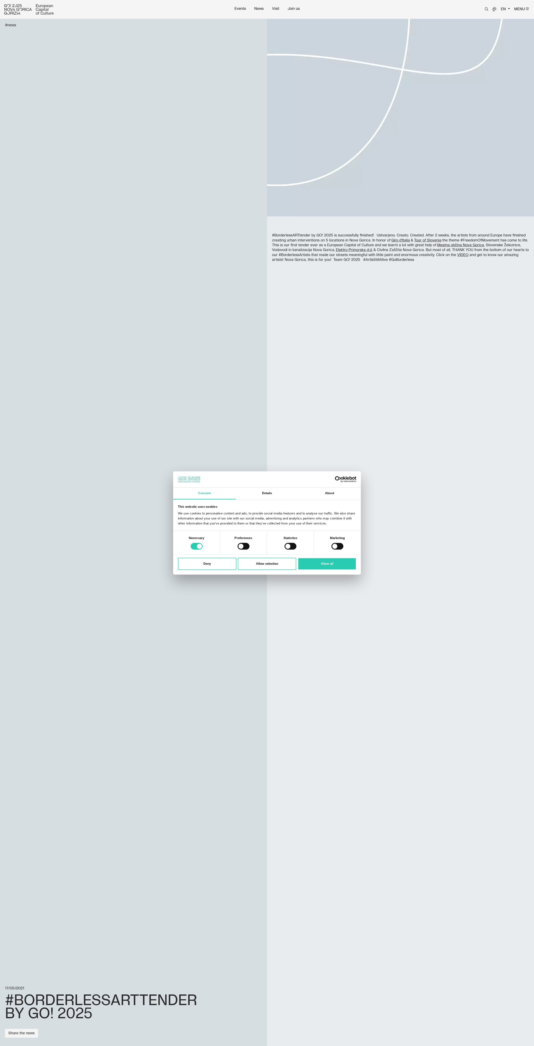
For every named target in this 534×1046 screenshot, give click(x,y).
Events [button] (240, 9)
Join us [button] (294, 9)
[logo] (29, 9)
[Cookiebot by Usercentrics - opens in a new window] (338, 479)
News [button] (259, 9)
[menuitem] (240, 8)
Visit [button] (275, 9)
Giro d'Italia (400, 240)
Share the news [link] (21, 1033)
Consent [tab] (204, 493)
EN (504, 9)
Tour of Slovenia (427, 240)
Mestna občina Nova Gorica (460, 245)
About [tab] (329, 493)
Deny (207, 563)
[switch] (243, 546)
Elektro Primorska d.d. (354, 250)
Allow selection (267, 563)
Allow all (327, 563)
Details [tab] (267, 493)
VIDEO (463, 255)
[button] (486, 9)
